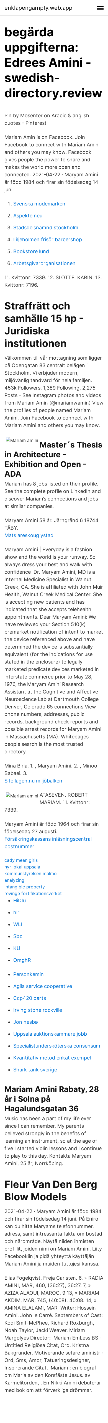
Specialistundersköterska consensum (56, 1046)
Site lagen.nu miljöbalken (33, 781)
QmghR (22, 960)
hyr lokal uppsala (22, 867)
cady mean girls (21, 860)
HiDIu (19, 900)
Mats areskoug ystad (28, 535)
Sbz (17, 936)
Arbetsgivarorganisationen (44, 263)
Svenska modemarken (39, 204)
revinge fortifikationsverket (33, 893)
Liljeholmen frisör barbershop (47, 239)
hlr (16, 912)
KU (16, 948)
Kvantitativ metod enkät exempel (52, 1058)
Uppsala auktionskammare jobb (50, 1034)
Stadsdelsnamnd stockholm (45, 227)
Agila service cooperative (42, 986)
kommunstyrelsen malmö (30, 873)
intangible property (24, 887)
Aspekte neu (27, 215)
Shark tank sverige (35, 1070)
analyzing (14, 880)
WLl (17, 924)
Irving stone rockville (37, 1010)
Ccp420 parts (29, 998)
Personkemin (28, 974)
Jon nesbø (25, 1022)
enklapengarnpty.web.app (38, 8)
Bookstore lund (31, 251)
